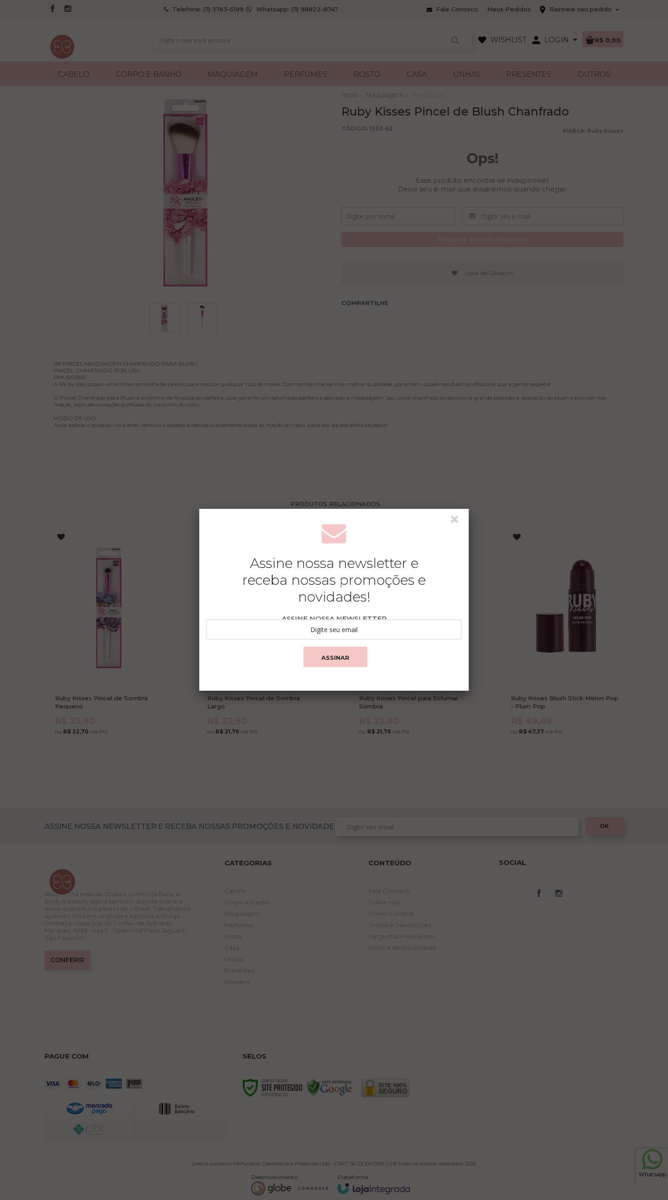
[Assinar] (335, 657)
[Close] (458, 521)
